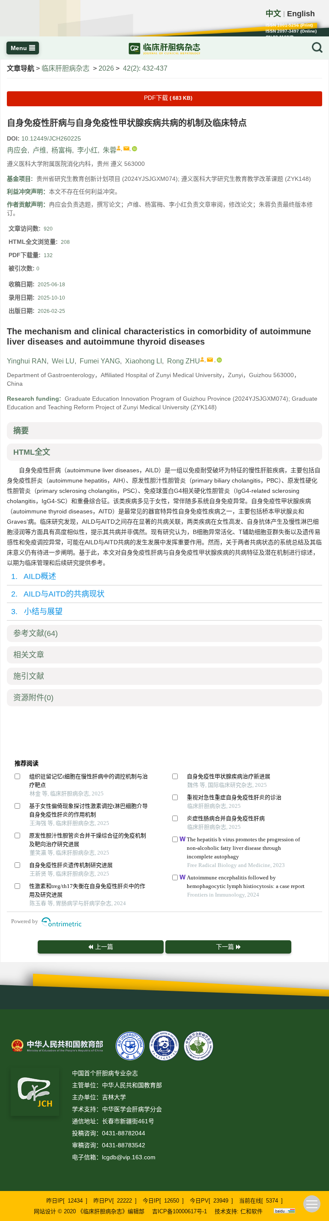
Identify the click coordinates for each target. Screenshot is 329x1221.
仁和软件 (251, 1211)
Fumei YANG (100, 361)
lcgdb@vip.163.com (129, 1157)
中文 (273, 13)
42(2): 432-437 (145, 68)
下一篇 (225, 946)
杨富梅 (61, 150)
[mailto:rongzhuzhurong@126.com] (126, 148)
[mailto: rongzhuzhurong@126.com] (210, 359)
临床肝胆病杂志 (66, 68)
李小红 (87, 150)
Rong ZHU (183, 361)
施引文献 (28, 676)
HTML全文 (31, 452)
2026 (106, 68)
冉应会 (17, 150)
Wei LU (63, 361)
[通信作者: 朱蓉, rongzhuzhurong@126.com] (119, 147)
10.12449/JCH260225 (51, 138)
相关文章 (28, 655)
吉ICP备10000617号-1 (179, 1211)
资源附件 (33, 697)
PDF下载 (168, 97)
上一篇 (104, 946)
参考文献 (35, 633)
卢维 (39, 150)
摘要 (21, 430)
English (301, 13)
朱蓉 (110, 150)
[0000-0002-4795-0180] (134, 148)
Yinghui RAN (27, 361)
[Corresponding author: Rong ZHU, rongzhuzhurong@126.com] (202, 359)
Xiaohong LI (143, 361)
